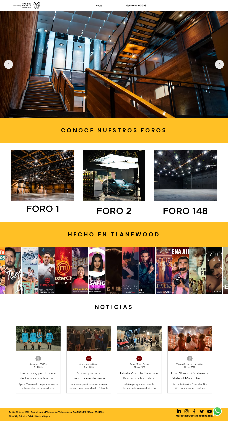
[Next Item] (219, 64)
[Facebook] (194, 411)
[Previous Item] (8, 64)
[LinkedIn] (179, 411)
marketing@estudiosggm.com (194, 415)
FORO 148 (185, 211)
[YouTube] (209, 411)
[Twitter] (201, 411)
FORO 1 (42, 209)
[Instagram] (186, 411)
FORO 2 (114, 211)
